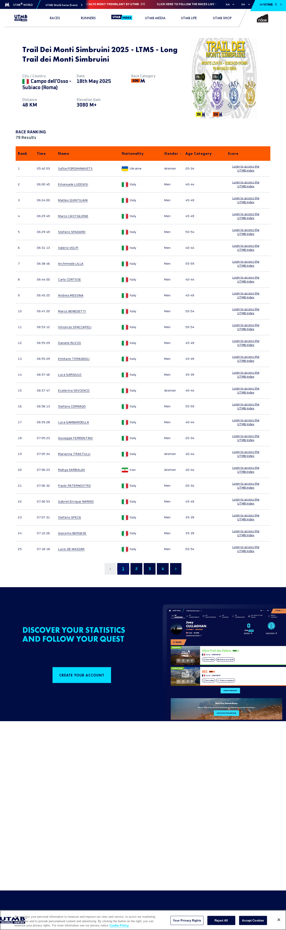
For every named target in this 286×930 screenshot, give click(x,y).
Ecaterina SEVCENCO (74, 390)
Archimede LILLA (71, 263)
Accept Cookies (253, 920)
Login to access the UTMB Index (245, 168)
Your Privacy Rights (187, 920)
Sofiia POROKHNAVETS (75, 168)
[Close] (279, 920)
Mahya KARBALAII (71, 469)
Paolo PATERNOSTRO (74, 485)
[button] (64, 5)
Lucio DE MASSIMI (71, 549)
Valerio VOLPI (68, 247)
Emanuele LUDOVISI (73, 184)
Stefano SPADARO (72, 232)
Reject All (221, 920)
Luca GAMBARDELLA (73, 422)
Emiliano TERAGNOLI (74, 358)
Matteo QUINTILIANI (73, 200)
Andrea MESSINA (70, 295)
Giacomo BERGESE (72, 533)
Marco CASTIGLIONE (73, 216)
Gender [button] (171, 153)
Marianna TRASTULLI (74, 454)
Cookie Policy (119, 925)
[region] (143, 920)
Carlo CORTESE (69, 279)
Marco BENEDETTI (72, 311)
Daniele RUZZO (69, 343)
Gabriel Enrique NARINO (76, 501)
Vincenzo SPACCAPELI (74, 327)
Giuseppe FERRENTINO (75, 438)
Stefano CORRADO (72, 406)
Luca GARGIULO (70, 374)
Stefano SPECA (69, 517)
